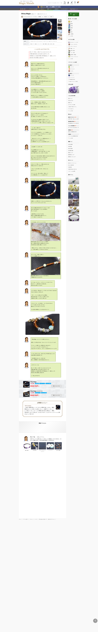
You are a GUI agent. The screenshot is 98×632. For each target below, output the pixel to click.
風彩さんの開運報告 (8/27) (72, 131)
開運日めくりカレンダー (72, 156)
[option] (40, 29)
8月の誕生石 (70, 65)
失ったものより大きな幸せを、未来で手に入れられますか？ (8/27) (73, 127)
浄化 (71, 29)
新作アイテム (70, 98)
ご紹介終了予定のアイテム (72, 106)
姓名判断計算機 (70, 150)
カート (78, 2)
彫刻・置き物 (73, 50)
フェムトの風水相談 (72, 125)
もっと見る (71, 58)
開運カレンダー (70, 152)
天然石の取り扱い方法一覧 (72, 169)
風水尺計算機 (70, 148)
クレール (24, 16)
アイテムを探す (25, 519)
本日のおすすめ (70, 100)
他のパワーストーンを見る (74, 81)
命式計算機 (70, 146)
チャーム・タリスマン (74, 44)
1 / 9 (60, 21)
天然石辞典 (70, 167)
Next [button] (55, 29)
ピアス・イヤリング (74, 46)
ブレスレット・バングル (32, 16)
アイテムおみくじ (71, 108)
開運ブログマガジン (72, 117)
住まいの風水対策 (71, 165)
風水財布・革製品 (73, 54)
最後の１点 (70, 102)
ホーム (20, 519)
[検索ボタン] (61, 3)
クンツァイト (72, 77)
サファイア (72, 75)
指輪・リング (73, 48)
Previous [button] (24, 29)
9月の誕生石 (70, 73)
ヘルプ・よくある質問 (71, 171)
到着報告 (69, 134)
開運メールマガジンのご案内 (73, 14)
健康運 (72, 27)
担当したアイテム (40, 436)
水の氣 (45, 16)
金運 (71, 21)
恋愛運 (72, 23)
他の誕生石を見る (72, 79)
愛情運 (40, 16)
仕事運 (72, 25)
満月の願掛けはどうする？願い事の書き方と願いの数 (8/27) (73, 123)
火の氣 (51, 16)
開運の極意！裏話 (71, 121)
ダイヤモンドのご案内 (71, 104)
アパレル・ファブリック (74, 56)
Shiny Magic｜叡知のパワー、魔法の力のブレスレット (47, 519)
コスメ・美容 (73, 52)
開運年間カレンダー (71, 154)
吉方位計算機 (70, 144)
